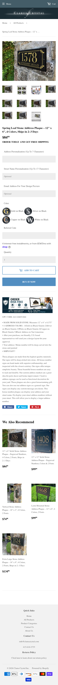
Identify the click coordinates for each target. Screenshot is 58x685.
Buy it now (29, 281)
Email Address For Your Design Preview (22, 186)
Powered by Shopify (40, 668)
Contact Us (29, 627)
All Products (18, 22)
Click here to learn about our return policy (29, 657)
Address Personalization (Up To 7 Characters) (24, 151)
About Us (29, 630)
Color (6, 203)
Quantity (7, 252)
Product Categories (29, 623)
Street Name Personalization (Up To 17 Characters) (26, 168)
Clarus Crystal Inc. (21, 668)
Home (4, 22)
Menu (8, 3)
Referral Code (10, 227)
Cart (54, 3)
